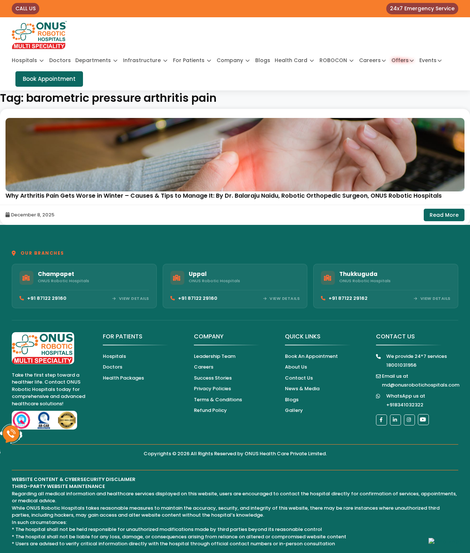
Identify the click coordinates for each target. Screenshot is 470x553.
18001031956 (401, 365)
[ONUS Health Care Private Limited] (39, 35)
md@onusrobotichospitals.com (420, 384)
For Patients (189, 60)
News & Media (302, 388)
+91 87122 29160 (46, 298)
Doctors (60, 60)
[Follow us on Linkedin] (395, 419)
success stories (213, 377)
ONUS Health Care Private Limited (285, 453)
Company (231, 60)
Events (428, 60)
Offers (400, 60)
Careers (370, 60)
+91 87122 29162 (348, 298)
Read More (444, 215)
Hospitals (25, 60)
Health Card (292, 60)
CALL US (25, 8)
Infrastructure (142, 60)
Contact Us (299, 377)
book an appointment (311, 356)
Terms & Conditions (218, 399)
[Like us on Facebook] (381, 419)
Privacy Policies (212, 388)
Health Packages (123, 377)
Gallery (294, 410)
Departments (93, 60)
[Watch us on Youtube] (423, 419)
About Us (296, 366)
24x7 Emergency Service (422, 8)
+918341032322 (404, 404)
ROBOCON (333, 60)
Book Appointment (49, 79)
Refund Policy (210, 410)
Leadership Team (214, 356)
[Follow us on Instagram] (409, 419)
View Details (134, 298)
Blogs (262, 60)
